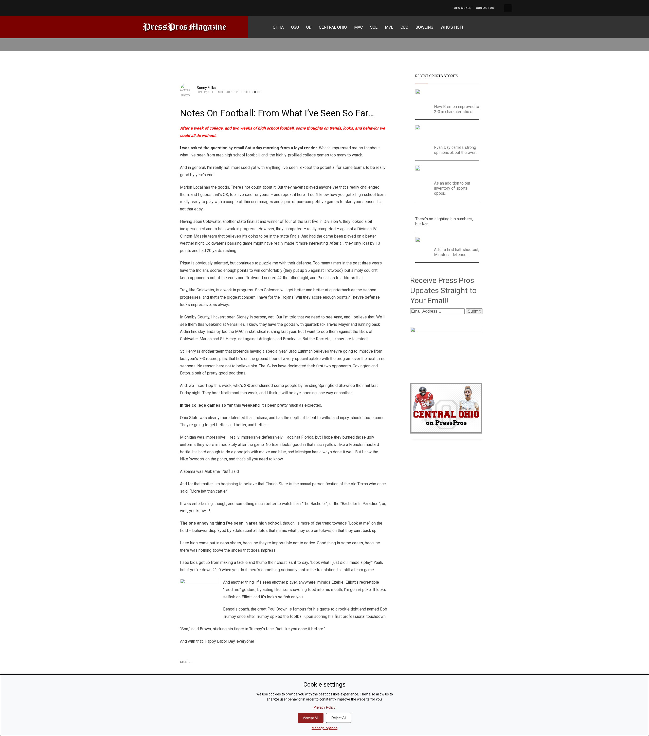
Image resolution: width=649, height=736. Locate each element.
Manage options (324, 728)
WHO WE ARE (462, 8)
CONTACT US (485, 8)
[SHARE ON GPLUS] (201, 668)
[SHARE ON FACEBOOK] (192, 668)
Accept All (310, 718)
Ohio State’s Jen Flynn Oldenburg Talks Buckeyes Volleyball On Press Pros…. (451, 172)
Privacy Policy (324, 707)
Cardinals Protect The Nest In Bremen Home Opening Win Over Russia (451, 95)
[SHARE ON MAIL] (219, 668)
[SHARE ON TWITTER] (184, 669)
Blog (257, 92)
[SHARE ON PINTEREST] (210, 668)
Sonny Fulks (206, 88)
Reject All (338, 718)
